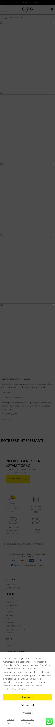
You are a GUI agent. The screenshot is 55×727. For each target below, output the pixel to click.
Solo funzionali (27, 705)
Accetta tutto (27, 697)
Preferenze (27, 713)
